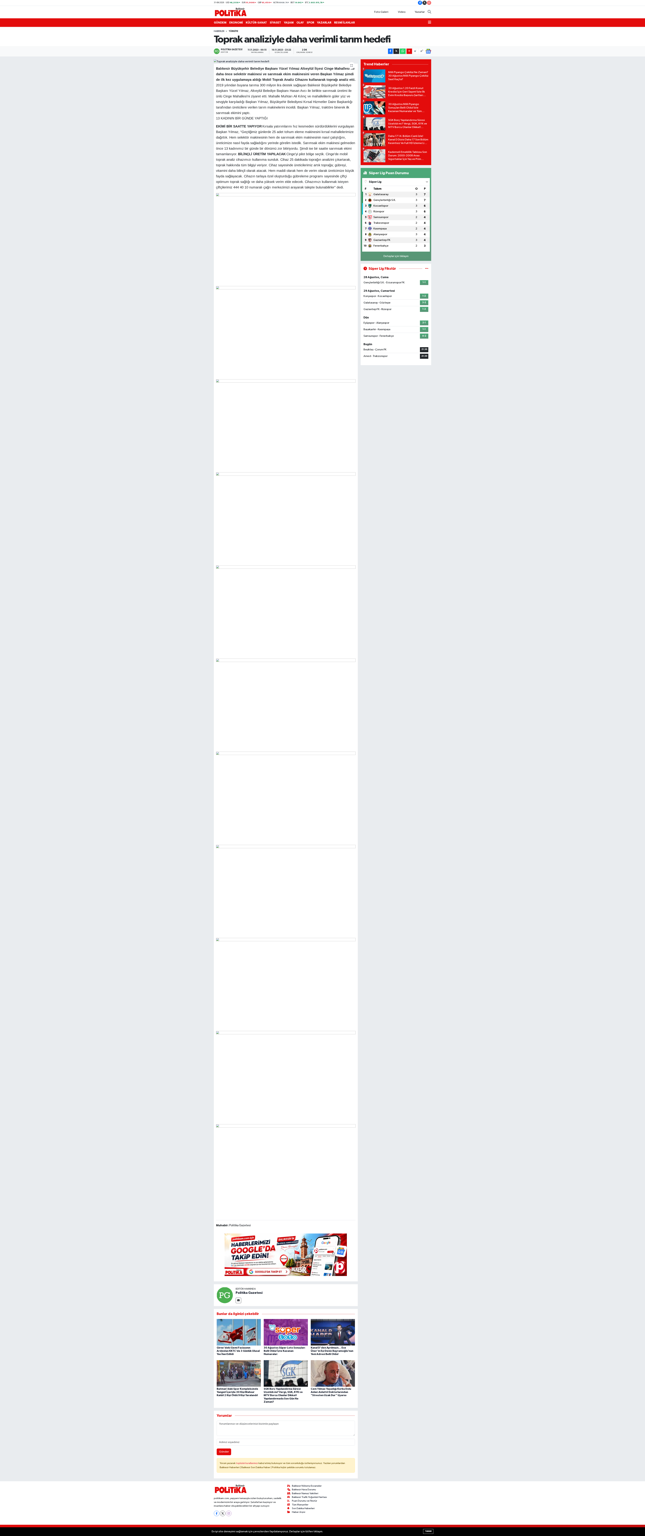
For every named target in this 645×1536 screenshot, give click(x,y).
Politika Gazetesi (249, 1292)
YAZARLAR (324, 22)
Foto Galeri (381, 12)
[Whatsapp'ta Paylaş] (403, 51)
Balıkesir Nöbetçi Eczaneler (307, 1486)
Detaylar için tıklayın (395, 256)
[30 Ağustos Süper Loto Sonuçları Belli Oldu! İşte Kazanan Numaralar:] (286, 1332)
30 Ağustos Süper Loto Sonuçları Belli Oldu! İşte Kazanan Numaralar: (284, 1350)
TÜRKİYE (233, 31)
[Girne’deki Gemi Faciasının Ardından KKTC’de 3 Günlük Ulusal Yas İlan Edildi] (239, 1332)
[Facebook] (216, 1513)
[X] (222, 1513)
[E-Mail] (238, 1300)
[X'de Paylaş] (396, 51)
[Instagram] (228, 1513)
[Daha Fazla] (409, 51)
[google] (286, 1254)
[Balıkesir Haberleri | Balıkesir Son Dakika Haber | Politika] (230, 12)
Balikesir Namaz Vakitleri (305, 1493)
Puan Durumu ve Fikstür (304, 1501)
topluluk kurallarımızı (247, 1463)
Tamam (428, 1531)
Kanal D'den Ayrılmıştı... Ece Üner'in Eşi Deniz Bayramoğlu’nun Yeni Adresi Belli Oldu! (332, 1350)
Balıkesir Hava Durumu (304, 1489)
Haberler (219, 31)
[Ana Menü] (429, 22)
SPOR (310, 22)
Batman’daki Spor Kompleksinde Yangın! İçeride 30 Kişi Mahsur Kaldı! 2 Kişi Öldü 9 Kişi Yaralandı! (237, 1392)
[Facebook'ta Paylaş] (390, 51)
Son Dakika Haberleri (303, 1508)
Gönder (224, 1451)
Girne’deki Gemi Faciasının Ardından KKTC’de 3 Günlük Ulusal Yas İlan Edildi (238, 1350)
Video (401, 12)
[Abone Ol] (428, 51)
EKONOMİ (236, 22)
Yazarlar (420, 12)
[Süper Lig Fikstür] (426, 268)
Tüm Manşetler (300, 1504)
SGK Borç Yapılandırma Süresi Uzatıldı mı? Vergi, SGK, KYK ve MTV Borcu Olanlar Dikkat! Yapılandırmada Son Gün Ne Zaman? (283, 1395)
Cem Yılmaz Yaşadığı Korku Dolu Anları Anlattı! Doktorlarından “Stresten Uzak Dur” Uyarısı (331, 1392)
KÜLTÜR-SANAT (256, 22)
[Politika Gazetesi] (225, 1295)
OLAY (300, 22)
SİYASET (275, 22)
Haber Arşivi (298, 1512)
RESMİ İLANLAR (344, 22)
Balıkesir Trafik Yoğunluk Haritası (309, 1497)
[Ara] (429, 12)
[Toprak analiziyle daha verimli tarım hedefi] (286, 61)
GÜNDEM (220, 22)
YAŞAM (289, 22)
